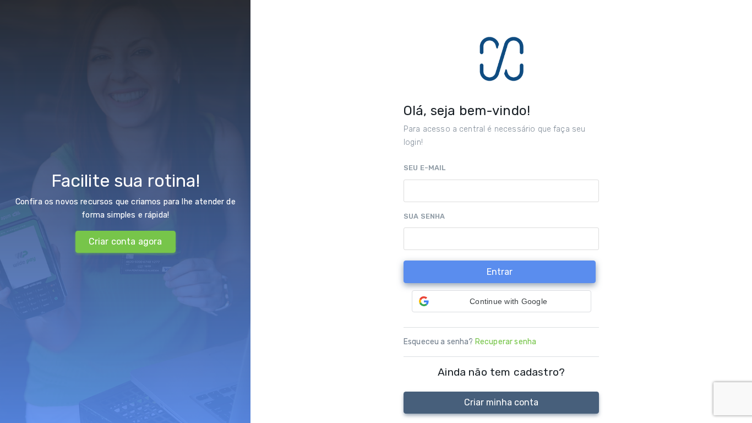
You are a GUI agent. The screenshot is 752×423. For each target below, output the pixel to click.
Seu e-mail (425, 168)
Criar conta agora (125, 241)
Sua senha (424, 216)
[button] (501, 301)
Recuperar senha (505, 341)
